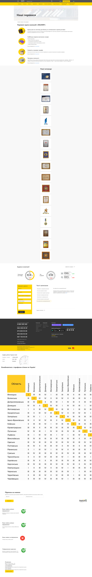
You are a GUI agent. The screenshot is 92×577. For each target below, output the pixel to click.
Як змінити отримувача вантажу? (42, 294)
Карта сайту (37, 331)
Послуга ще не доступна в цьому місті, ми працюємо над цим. (15, 567)
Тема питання (20, 299)
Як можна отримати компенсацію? (43, 299)
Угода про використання (21, 349)
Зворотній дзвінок (56, 3)
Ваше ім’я (19, 288)
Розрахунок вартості (39, 324)
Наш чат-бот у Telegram (68, 324)
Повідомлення (20, 303)
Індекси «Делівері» (46, 326)
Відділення (40, 3)
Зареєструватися (66, 1)
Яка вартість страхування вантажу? (43, 288)
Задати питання (39, 310)
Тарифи (37, 328)
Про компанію (45, 324)
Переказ (37, 327)
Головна (19, 21)
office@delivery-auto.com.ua (23, 348)
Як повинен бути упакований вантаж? (43, 301)
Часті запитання (20, 341)
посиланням (37, 46)
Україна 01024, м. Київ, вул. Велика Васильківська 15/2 (25, 347)
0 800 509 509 (22, 324)
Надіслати (21, 311)
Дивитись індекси (69, 266)
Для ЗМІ (44, 327)
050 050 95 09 (22, 334)
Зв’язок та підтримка (48, 3)
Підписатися (9, 500)
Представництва (38, 326)
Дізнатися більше (9, 571)
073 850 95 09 (22, 331)
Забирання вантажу (39, 329)
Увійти (60, 1)
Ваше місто (20, 292)
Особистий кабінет (21, 343)
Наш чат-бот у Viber (57, 324)
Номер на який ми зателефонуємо (24, 295)
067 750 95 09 (22, 337)
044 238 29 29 (22, 328)
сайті (66, 292)
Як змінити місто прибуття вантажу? (43, 292)
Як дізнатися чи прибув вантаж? (42, 296)
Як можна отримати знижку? (42, 290)
